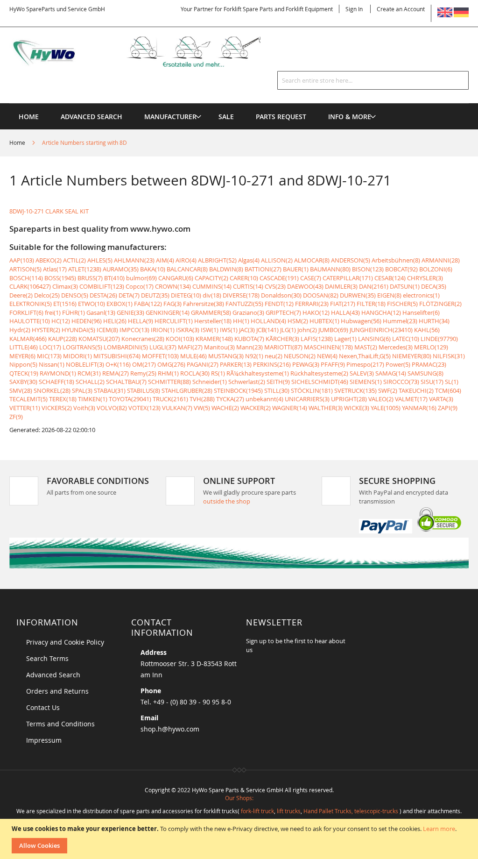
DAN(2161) (373, 286)
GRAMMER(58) (211, 312)
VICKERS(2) (57, 408)
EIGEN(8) (389, 295)
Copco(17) (140, 286)
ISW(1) (209, 330)
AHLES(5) (99, 260)
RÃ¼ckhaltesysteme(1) (257, 373)
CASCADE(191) (279, 278)
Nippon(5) (23, 364)
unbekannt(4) (264, 399)
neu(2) (273, 356)
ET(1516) (65, 303)
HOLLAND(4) (268, 321)
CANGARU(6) (175, 278)
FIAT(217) (342, 303)
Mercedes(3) (396, 347)
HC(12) (60, 321)
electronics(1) (421, 295)
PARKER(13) (236, 364)
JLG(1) (288, 330)
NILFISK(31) (449, 356)
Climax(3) (65, 286)
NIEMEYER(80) (411, 356)
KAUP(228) (62, 338)
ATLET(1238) (84, 269)
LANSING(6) (374, 338)
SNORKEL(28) (52, 390)
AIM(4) (165, 260)
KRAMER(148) (214, 338)
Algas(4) (249, 260)
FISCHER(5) (402, 303)
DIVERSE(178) (241, 295)
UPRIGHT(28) (349, 399)
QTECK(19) (23, 373)
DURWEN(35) (358, 295)
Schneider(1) (209, 381)
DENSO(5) (74, 295)
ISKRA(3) (187, 330)
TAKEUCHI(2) (416, 390)
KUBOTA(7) (249, 338)
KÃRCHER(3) (282, 338)
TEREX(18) (63, 399)
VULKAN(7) (177, 408)
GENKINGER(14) (168, 312)
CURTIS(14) (248, 286)
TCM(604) (448, 390)
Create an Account (401, 9)
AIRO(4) (186, 260)
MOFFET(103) (160, 356)
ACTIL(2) (74, 260)
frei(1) (53, 312)
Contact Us (43, 707)
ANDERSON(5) (350, 260)
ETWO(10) (91, 303)
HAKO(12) (316, 312)
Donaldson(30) (281, 295)
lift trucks (289, 811)
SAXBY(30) (23, 381)
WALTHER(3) (326, 408)
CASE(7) (310, 278)
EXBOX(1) (119, 303)
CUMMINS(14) (212, 286)
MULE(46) (193, 356)
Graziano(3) (248, 312)
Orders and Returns (57, 691)
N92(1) (254, 356)
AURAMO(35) (121, 269)
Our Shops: (239, 798)
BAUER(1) (296, 269)
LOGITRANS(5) (82, 347)
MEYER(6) (22, 356)
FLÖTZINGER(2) (440, 303)
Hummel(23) (400, 321)
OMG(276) (171, 364)
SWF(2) (387, 390)
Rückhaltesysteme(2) (319, 373)
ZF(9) (16, 416)
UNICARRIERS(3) (307, 399)
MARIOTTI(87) (283, 347)
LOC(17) (50, 347)
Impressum (44, 740)
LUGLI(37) (162, 347)
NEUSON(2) (300, 356)
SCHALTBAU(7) (126, 381)
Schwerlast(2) (246, 381)
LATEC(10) (405, 338)
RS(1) (218, 373)
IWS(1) (229, 330)
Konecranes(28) (142, 338)
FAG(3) (172, 303)
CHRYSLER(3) (425, 278)
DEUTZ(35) (155, 295)
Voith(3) (84, 408)
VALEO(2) (381, 399)
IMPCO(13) (134, 330)
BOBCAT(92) (401, 269)
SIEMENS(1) (366, 381)
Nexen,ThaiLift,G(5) (365, 356)
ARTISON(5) (25, 269)
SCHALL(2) (90, 381)
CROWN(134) (173, 286)
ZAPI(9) (447, 408)
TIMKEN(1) (92, 399)
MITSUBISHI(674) (117, 356)
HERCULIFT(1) (174, 321)
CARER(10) (244, 278)
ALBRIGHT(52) (217, 260)
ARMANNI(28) (441, 260)
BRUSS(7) (90, 278)
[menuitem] (170, 116)
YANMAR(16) (419, 408)
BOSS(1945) (60, 278)
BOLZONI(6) (435, 269)
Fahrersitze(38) (203, 303)
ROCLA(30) (195, 373)
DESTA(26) (103, 295)
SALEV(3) (362, 373)
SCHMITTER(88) (169, 381)
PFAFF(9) (333, 364)
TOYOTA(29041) (130, 399)
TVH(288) (202, 399)
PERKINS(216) (272, 364)
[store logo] (147, 51)
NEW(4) (327, 356)
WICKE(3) (356, 408)
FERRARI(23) (312, 303)
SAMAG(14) (390, 373)
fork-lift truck (257, 811)
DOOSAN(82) (320, 295)
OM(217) (144, 364)
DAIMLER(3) (341, 286)
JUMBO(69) (333, 330)
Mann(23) (249, 347)
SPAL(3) (82, 390)
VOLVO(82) (112, 408)
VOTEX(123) (144, 408)
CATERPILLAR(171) (348, 278)
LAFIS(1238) (317, 338)
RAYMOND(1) (58, 373)
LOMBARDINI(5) (126, 347)
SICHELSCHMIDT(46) (319, 381)
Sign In (354, 9)
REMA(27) (115, 373)
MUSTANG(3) (226, 356)
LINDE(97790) (439, 338)
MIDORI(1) (77, 356)
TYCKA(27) (230, 399)
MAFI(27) (190, 347)
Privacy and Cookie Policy (65, 642)
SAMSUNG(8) (425, 373)
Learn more (439, 828)
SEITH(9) (278, 381)
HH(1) (241, 321)
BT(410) (114, 278)
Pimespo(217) (365, 364)
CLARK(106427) (30, 286)
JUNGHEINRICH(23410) (381, 330)
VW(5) (202, 408)
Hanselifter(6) (421, 312)
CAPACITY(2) (211, 278)
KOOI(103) (180, 338)
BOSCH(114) (26, 278)
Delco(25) (47, 295)
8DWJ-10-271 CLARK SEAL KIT (49, 211)
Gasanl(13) (100, 312)
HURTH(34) (434, 321)
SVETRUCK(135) (355, 390)
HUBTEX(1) (324, 321)
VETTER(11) (24, 408)
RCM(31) (89, 373)
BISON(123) (368, 269)
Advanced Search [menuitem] (91, 116)
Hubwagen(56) (361, 321)
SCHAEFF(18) (56, 381)
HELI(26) (115, 321)
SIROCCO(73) (401, 381)
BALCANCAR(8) (187, 269)
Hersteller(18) (213, 321)
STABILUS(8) (143, 390)
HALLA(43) (345, 312)
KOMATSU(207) (99, 338)
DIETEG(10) (186, 295)
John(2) (307, 330)
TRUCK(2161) (170, 399)
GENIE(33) (130, 312)
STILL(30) (276, 390)
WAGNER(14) (289, 408)
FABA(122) (148, 303)
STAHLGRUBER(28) (187, 390)
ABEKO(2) (48, 260)
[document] (240, 838)
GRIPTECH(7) (283, 312)
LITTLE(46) (23, 347)
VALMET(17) (411, 399)
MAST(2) (365, 347)
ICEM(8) (107, 330)
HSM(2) (298, 321)
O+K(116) (118, 364)
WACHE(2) (225, 408)
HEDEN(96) (86, 321)
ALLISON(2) (277, 260)
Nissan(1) (51, 364)
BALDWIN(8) (226, 269)
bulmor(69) (141, 278)
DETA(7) (129, 295)
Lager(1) (345, 338)
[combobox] (373, 80)
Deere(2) (21, 295)
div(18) (212, 295)
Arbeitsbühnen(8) (396, 260)
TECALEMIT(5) (28, 399)
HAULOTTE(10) (29, 321)
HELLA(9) (140, 321)
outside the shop (226, 501)
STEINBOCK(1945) (238, 390)
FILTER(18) (371, 303)
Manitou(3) (219, 347)
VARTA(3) (441, 399)
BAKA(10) (152, 269)
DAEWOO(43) (305, 286)
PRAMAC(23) (429, 364)
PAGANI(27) (202, 364)
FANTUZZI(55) (244, 303)
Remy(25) (143, 373)
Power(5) (398, 364)
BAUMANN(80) (330, 269)
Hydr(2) (19, 330)
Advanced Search (53, 674)
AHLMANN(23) (134, 260)
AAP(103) (21, 260)
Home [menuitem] (29, 116)
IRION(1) (163, 330)
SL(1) (451, 381)
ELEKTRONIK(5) (30, 303)
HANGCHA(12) (381, 312)
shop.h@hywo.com (170, 728)
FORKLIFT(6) (26, 312)
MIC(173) (49, 356)
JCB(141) (267, 330)
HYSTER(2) (46, 330)
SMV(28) (20, 390)
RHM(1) (168, 373)
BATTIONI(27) (263, 269)
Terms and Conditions (60, 723)
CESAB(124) (390, 278)
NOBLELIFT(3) (85, 364)
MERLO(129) (431, 347)
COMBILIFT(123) (101, 286)
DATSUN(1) (405, 286)
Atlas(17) (55, 269)
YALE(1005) (386, 408)
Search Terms (47, 658)
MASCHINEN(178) (328, 347)
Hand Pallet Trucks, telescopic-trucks (350, 811)
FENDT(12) (279, 303)
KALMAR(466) (28, 338)
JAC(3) (247, 330)
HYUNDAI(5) (78, 330)
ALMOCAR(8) (312, 260)
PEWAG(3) (305, 364)
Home (18, 142)
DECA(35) (433, 286)
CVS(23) (275, 286)
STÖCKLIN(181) (312, 390)
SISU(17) (432, 381)
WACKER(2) (255, 408)
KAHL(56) (427, 330)
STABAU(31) (110, 390)
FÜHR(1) (73, 312)
